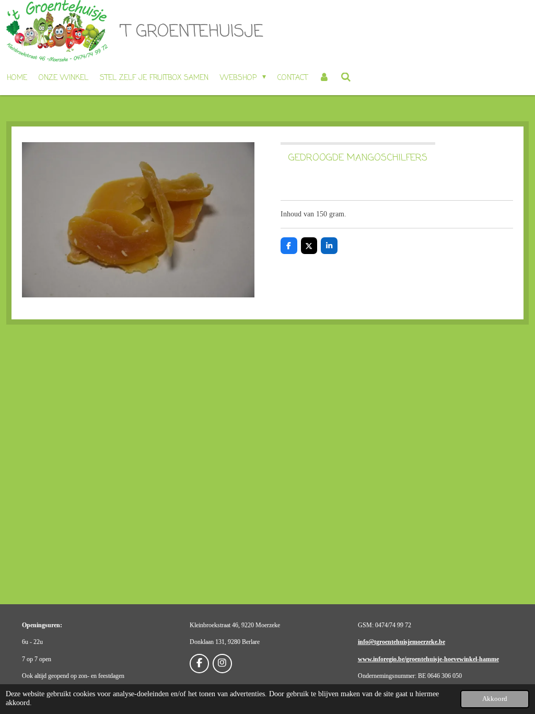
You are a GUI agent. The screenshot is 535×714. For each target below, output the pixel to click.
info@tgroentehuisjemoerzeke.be (401, 642)
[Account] (324, 78)
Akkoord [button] (494, 699)
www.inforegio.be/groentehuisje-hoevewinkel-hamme (428, 659)
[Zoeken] (346, 78)
